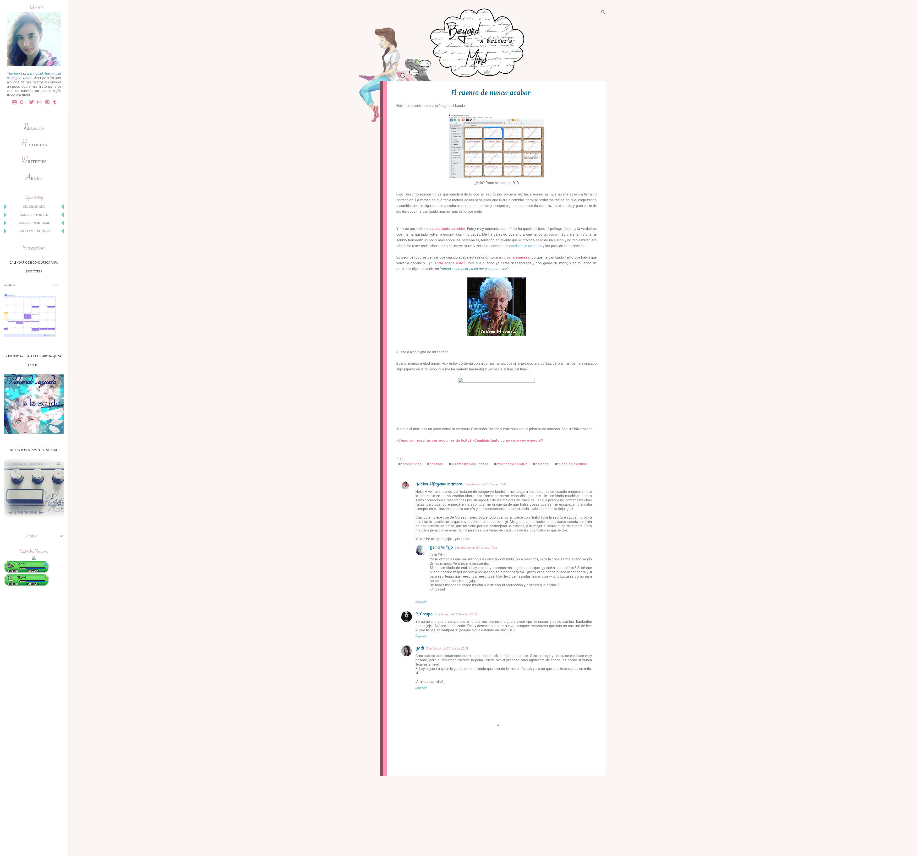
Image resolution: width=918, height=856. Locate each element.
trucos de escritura (572, 464)
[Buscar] (603, 13)
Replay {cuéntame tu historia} (33, 450)
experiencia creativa (511, 464)
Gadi (419, 648)
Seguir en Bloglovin (34, 231)
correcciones (411, 464)
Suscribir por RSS (34, 215)
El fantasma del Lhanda (469, 464)
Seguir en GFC (34, 206)
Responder (421, 602)
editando (436, 464)
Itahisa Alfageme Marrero (438, 484)
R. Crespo (423, 614)
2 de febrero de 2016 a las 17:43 (455, 614)
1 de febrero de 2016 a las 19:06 (476, 547)
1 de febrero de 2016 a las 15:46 (485, 484)
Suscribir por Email (34, 223)
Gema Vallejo (441, 547)
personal (542, 464)
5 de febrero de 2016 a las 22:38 (447, 648)
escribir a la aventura (525, 246)
